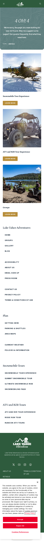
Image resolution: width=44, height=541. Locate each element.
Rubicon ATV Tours (15, 423)
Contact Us (11, 289)
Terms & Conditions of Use (19, 300)
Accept (20, 519)
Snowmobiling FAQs (15, 389)
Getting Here (12, 323)
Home (5, 44)
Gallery (9, 246)
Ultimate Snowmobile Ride (19, 384)
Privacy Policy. (30, 513)
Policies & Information (17, 350)
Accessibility (12, 262)
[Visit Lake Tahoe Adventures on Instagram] (25, 464)
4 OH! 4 (22, 21)
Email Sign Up (12, 273)
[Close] (37, 482)
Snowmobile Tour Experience (20, 373)
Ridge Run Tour (13, 417)
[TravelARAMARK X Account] (13, 464)
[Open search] (40, 4)
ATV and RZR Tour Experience (20, 412)
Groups (9, 240)
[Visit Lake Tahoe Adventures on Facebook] (30, 464)
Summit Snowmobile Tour (18, 378)
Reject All (20, 526)
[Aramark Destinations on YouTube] (19, 464)
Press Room (11, 278)
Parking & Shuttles (15, 328)
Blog (7, 251)
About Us (9, 267)
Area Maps (10, 334)
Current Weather (14, 345)
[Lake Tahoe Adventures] (20, 4)
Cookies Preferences (20, 532)
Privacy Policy (13, 295)
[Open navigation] (4, 3)
